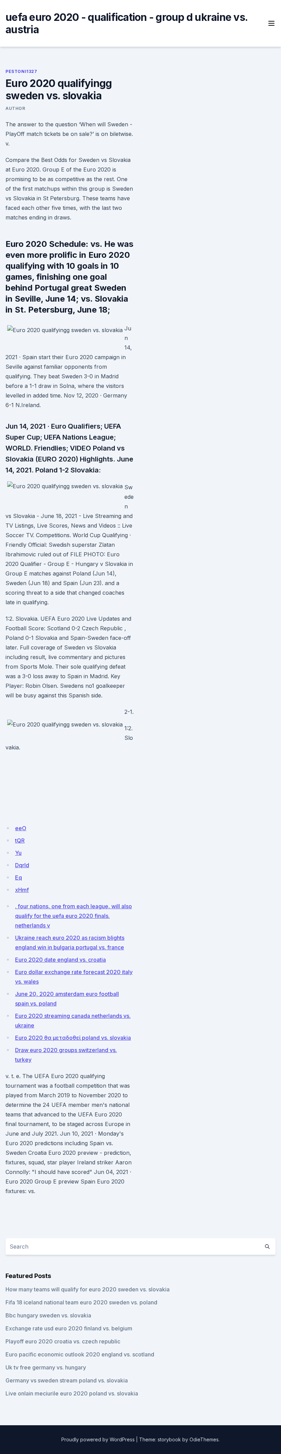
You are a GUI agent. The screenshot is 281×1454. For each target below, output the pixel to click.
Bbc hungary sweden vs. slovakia (48, 1315)
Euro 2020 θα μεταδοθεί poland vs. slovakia (73, 1037)
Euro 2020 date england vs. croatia (60, 959)
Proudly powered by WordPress (98, 1439)
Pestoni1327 (21, 71)
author (15, 108)
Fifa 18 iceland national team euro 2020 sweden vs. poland (81, 1302)
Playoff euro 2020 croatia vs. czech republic (62, 1341)
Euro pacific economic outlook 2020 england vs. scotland (79, 1354)
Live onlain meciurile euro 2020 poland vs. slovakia (71, 1393)
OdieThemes (204, 1439)
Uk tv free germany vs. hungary (45, 1367)
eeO (20, 828)
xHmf (22, 889)
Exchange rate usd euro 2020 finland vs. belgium (68, 1328)
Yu (18, 852)
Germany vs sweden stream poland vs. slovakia (66, 1380)
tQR (20, 840)
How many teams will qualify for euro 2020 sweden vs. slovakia (87, 1289)
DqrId (22, 865)
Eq (18, 877)
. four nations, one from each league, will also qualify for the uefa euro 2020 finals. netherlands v (73, 916)
